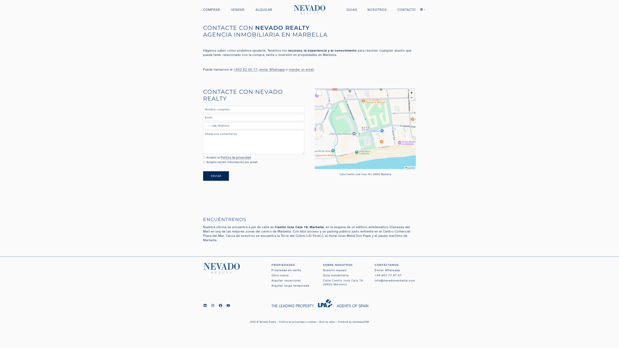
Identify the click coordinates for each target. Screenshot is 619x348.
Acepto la (228, 157)
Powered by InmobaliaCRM (353, 322)
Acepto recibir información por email (232, 162)
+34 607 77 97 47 (388, 275)
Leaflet (411, 167)
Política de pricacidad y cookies (297, 322)
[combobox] (210, 125)
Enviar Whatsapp (387, 270)
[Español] (423, 9)
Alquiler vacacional (286, 280)
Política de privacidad (236, 157)
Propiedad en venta (286, 270)
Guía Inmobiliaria (336, 275)
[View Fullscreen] (319, 92)
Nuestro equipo (335, 270)
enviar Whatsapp (272, 69)
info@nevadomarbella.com (395, 280)
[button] (365, 129)
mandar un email (301, 69)
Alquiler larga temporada (290, 285)
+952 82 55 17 (245, 69)
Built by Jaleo (327, 322)
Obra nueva (280, 275)
